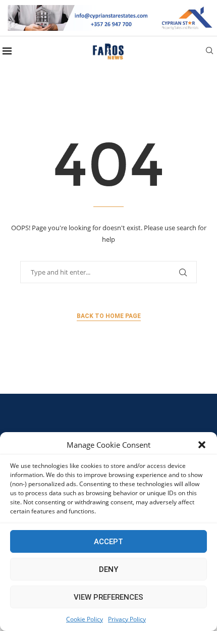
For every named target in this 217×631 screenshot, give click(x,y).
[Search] (209, 52)
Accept (108, 541)
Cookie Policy (84, 619)
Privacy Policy (127, 619)
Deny (108, 569)
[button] (202, 445)
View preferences (108, 597)
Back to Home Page (109, 316)
